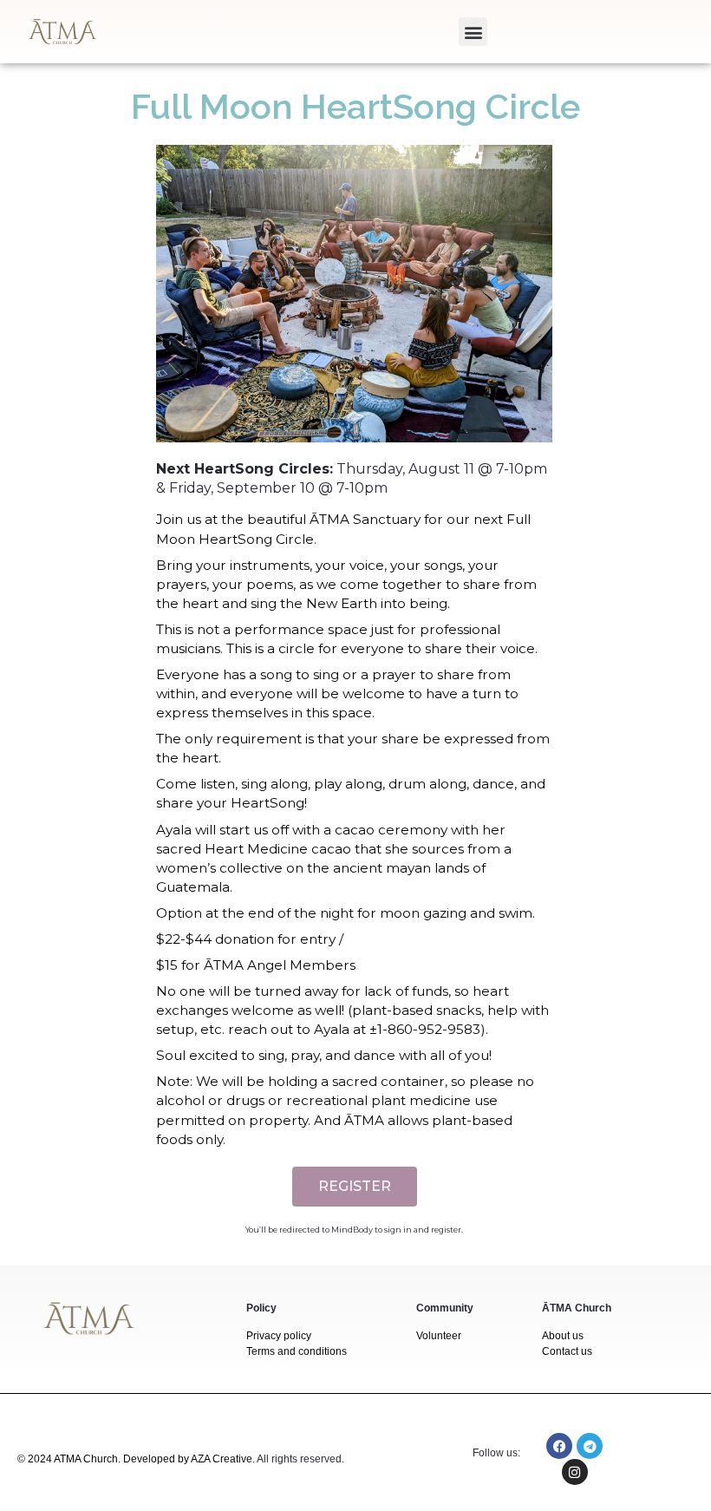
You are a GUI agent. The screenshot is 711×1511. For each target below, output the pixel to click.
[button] (473, 31)
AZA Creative (221, 1459)
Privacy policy (278, 1336)
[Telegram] (590, 1446)
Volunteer (438, 1336)
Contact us (567, 1351)
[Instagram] (575, 1472)
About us (563, 1336)
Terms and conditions (296, 1351)
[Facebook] (559, 1446)
